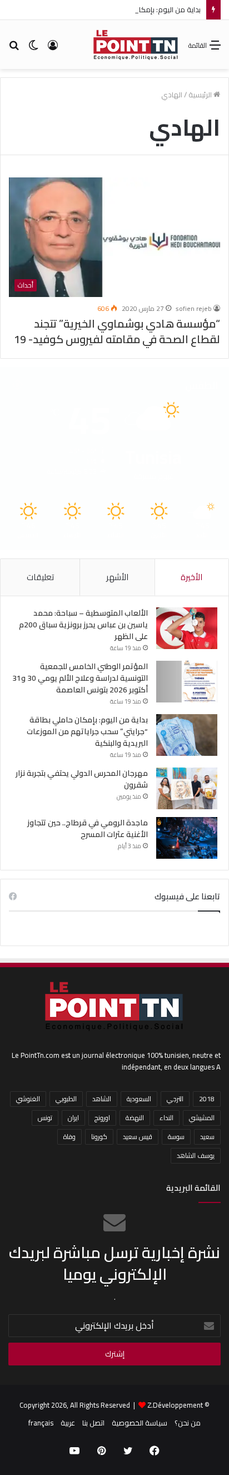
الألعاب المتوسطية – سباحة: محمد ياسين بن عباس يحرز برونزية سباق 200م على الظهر (83, 625)
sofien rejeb (194, 308)
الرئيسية (200, 94)
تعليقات (40, 577)
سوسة (176, 1136)
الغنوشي (28, 1098)
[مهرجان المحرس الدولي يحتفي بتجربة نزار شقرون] (186, 788)
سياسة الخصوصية (139, 1422)
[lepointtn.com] (136, 44)
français (40, 1422)
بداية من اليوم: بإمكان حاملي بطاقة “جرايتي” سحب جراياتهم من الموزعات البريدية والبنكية (87, 731)
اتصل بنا (93, 1422)
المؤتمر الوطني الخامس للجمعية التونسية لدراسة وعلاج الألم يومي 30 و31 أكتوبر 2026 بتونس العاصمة (80, 678)
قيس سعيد (137, 1136)
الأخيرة (191, 577)
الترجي (175, 1098)
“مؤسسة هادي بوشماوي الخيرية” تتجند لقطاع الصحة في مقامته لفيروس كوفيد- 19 (117, 331)
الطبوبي (66, 1098)
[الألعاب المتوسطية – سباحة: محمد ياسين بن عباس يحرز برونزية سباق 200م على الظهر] (186, 628)
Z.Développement (175, 1405)
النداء (166, 1117)
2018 (207, 1098)
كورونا (99, 1136)
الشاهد (101, 1098)
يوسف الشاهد (196, 1155)
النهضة (135, 1117)
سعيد (207, 1136)
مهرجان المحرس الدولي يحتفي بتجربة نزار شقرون (82, 779)
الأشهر (117, 577)
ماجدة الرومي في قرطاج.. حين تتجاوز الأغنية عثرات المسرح (87, 828)
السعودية (139, 1098)
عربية (68, 1422)
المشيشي (202, 1117)
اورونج (102, 1117)
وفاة (69, 1136)
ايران (73, 1117)
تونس (45, 1117)
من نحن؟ (188, 1422)
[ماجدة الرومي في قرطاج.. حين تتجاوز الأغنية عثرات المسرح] (186, 838)
